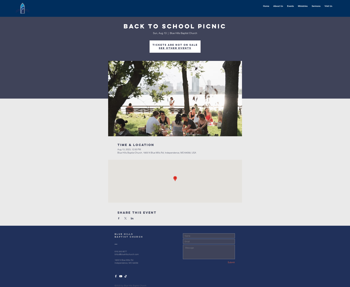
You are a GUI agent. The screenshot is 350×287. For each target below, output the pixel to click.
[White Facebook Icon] (116, 276)
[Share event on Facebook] (118, 218)
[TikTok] (125, 276)
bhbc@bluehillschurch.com (127, 254)
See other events (175, 48)
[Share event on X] (125, 218)
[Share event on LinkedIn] (132, 218)
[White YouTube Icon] (120, 276)
